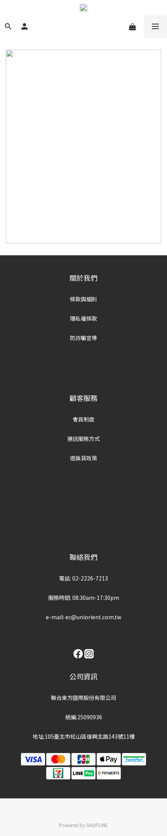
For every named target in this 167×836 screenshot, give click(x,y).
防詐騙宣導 (83, 338)
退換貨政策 (83, 458)
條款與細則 (83, 299)
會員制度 (83, 419)
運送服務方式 (83, 438)
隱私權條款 (83, 318)
